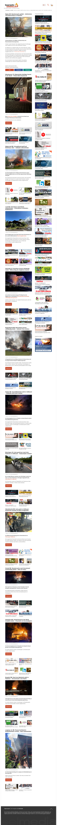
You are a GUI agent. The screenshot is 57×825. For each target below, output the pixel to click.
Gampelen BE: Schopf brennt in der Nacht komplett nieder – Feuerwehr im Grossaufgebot (18, 620)
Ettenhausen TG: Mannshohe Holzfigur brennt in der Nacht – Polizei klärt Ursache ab (18, 75)
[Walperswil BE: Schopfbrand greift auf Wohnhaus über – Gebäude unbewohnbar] (18, 159)
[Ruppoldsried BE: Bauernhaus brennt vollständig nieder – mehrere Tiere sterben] (18, 343)
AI (17, 10)
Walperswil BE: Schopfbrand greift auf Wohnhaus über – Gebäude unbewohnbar (17, 147)
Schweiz (11, 10)
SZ (40, 10)
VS (48, 10)
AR (15, 10)
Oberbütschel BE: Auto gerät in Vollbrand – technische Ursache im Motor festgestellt (17, 509)
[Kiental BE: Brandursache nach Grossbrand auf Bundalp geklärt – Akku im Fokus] (18, 577)
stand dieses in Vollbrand (10, 479)
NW (33, 10)
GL (25, 10)
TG (42, 10)
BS (21, 10)
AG (14, 10)
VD (46, 10)
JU (28, 10)
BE (18, 10)
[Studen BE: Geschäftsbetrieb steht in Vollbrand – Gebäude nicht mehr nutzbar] (18, 405)
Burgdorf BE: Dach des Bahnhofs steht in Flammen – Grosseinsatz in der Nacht (17, 678)
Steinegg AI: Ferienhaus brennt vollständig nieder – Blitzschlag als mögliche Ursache (17, 269)
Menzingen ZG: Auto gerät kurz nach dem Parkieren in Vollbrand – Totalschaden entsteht (18, 453)
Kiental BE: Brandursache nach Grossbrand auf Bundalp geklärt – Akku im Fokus (17, 569)
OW (34, 10)
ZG (51, 10)
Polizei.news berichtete (19, 51)
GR (27, 10)
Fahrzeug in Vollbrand (10, 536)
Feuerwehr (7, 10)
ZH (49, 10)
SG (36, 10)
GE (24, 10)
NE (31, 10)
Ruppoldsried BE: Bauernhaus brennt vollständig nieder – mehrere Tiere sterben (17, 328)
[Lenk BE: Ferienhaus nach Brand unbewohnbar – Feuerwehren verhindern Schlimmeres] (18, 221)
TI (43, 10)
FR (22, 10)
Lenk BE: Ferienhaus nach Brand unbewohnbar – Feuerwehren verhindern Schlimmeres (16, 208)
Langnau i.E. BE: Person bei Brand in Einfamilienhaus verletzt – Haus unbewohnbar (18, 730)
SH (37, 10)
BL (19, 10)
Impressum (7, 808)
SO (39, 10)
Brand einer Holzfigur (12, 116)
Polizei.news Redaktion (13, 38)
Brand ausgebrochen (21, 235)
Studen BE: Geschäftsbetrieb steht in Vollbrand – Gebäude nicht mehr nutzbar (18, 392)
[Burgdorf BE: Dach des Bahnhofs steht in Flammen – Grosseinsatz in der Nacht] (18, 687)
